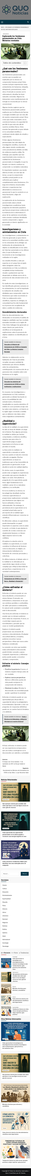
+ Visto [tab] (15, 953)
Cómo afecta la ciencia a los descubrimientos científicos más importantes (20, 1000)
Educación (5, 892)
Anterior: (13, 763)
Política (4, 929)
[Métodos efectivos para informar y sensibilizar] (6, 988)
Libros (4, 912)
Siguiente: (16, 770)
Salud (4, 936)
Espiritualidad (6, 898)
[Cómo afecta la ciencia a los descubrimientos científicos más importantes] (6, 999)
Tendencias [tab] (24, 953)
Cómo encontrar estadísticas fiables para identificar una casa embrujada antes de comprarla (14, 863)
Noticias (4, 926)
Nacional (5, 919)
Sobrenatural (6, 33)
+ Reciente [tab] (6, 953)
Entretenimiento (7, 895)
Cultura (4, 888)
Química (4, 932)
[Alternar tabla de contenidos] (24, 63)
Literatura (5, 915)
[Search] (28, 22)
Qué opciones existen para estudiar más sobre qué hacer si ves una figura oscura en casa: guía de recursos (15, 805)
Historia (4, 909)
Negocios (5, 922)
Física (4, 905)
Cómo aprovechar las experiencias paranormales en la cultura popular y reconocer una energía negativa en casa (14, 834)
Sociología (5, 943)
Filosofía (4, 902)
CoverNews (12, 1173)
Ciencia (4, 885)
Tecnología (5, 946)
